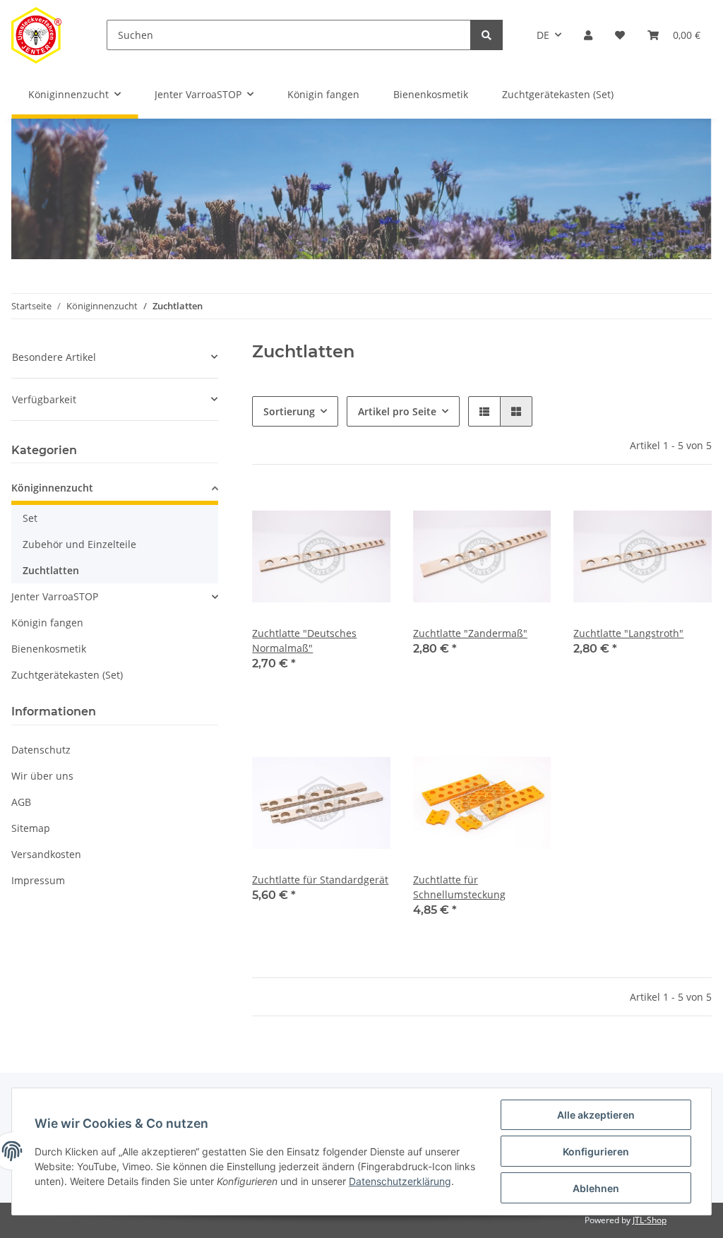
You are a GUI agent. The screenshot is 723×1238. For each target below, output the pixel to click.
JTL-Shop (650, 1220)
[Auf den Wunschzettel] (366, 511)
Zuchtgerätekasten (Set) (67, 675)
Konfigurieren (596, 1151)
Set (30, 518)
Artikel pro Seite (397, 411)
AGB (21, 802)
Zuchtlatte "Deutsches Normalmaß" (304, 640)
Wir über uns (42, 775)
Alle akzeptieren (596, 1115)
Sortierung (289, 411)
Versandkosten (46, 854)
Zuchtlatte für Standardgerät (320, 879)
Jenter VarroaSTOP (54, 596)
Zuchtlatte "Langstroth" (628, 633)
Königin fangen (47, 622)
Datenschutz (41, 749)
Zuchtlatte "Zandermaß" (470, 633)
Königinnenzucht (52, 487)
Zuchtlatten (51, 570)
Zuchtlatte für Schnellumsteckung (459, 887)
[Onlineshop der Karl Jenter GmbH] (36, 35)
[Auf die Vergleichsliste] (329, 511)
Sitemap (30, 828)
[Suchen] (486, 35)
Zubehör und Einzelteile (79, 544)
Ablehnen (596, 1188)
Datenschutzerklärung (400, 1181)
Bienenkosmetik (48, 648)
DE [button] (543, 35)
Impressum (38, 880)
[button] (588, 35)
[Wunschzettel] (620, 35)
